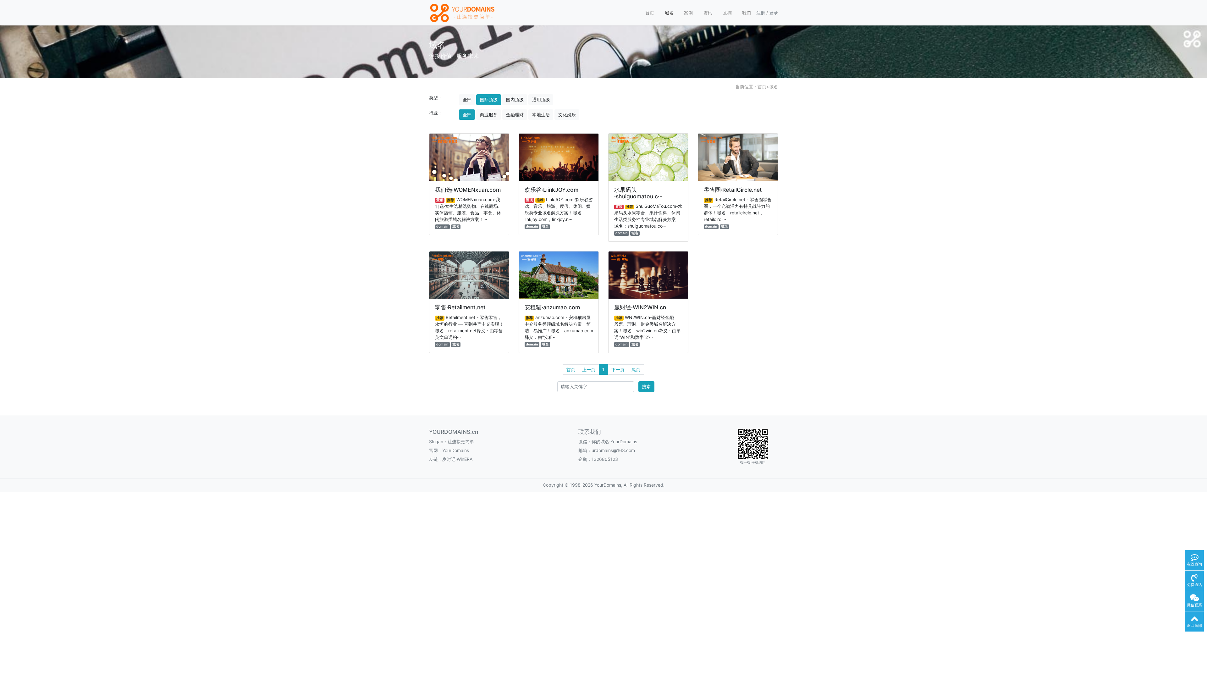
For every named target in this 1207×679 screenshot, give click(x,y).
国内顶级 (515, 99)
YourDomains (455, 450)
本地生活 (541, 114)
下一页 (618, 369)
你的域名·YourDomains (614, 441)
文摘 (727, 12)
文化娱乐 (567, 114)
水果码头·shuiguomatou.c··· (638, 193)
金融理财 (515, 114)
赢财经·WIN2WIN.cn (640, 307)
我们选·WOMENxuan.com (468, 189)
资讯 (707, 12)
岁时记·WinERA (457, 459)
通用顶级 (541, 99)
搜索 (646, 386)
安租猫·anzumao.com (552, 307)
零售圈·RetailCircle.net (733, 189)
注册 (760, 12)
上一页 (588, 369)
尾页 (635, 369)
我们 (746, 12)
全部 (467, 99)
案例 (688, 12)
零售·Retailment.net (460, 307)
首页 (649, 12)
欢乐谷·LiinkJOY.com (551, 189)
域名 (669, 12)
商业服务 (489, 114)
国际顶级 (489, 99)
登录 (773, 12)
